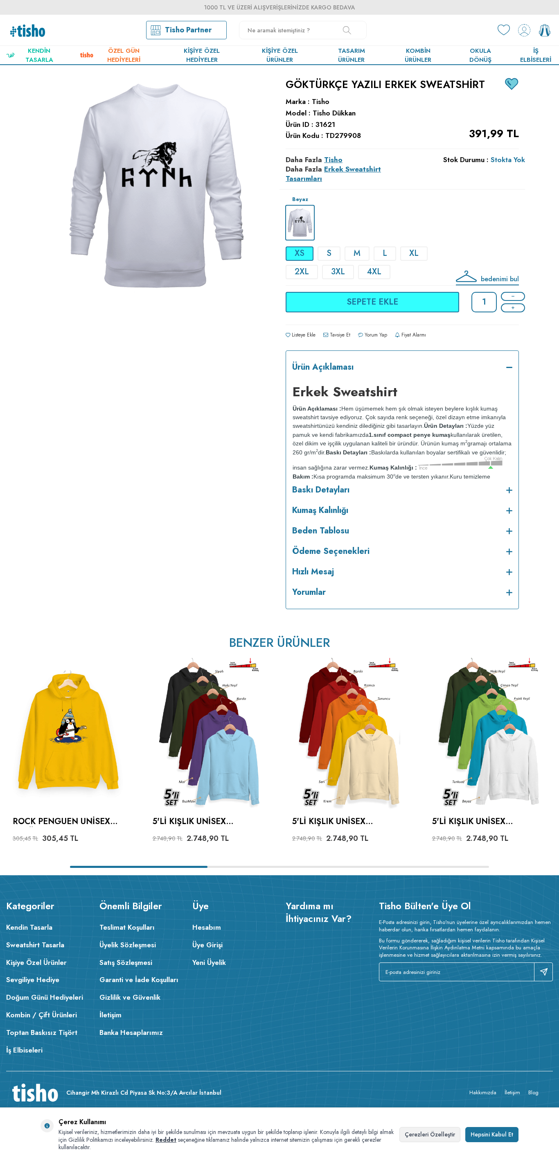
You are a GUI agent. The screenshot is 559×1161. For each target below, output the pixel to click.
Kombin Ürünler (418, 55)
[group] (156, 252)
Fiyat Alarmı (413, 335)
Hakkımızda (482, 1092)
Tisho (320, 101)
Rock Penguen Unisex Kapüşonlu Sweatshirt (65, 821)
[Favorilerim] (504, 30)
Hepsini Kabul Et (492, 1134)
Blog (533, 1092)
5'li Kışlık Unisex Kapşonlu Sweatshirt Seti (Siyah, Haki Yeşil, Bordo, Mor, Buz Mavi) (202, 821)
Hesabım (206, 927)
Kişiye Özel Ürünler (280, 55)
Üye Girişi (207, 945)
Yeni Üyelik (209, 962)
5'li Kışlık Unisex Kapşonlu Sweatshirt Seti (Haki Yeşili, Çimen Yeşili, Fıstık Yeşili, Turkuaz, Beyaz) (482, 821)
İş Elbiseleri (535, 55)
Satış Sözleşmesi (125, 962)
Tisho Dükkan (334, 113)
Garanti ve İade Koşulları (138, 980)
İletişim (110, 1015)
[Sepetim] (544, 30)
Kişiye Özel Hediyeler (202, 55)
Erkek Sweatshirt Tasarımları (333, 173)
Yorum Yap (375, 335)
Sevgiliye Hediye (32, 980)
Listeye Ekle (303, 335)
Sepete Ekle (372, 302)
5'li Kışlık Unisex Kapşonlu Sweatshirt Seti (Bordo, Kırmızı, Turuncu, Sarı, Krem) (341, 821)
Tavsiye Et (339, 335)
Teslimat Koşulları (127, 927)
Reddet (166, 1140)
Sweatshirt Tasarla (35, 945)
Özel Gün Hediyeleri (123, 55)
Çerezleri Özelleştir (430, 1134)
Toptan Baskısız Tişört (41, 1032)
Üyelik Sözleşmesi (127, 945)
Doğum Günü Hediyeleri (44, 997)
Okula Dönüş (480, 55)
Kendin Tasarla (39, 55)
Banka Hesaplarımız (131, 1032)
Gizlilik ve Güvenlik (129, 997)
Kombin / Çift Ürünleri (41, 1015)
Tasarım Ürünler (351, 55)
